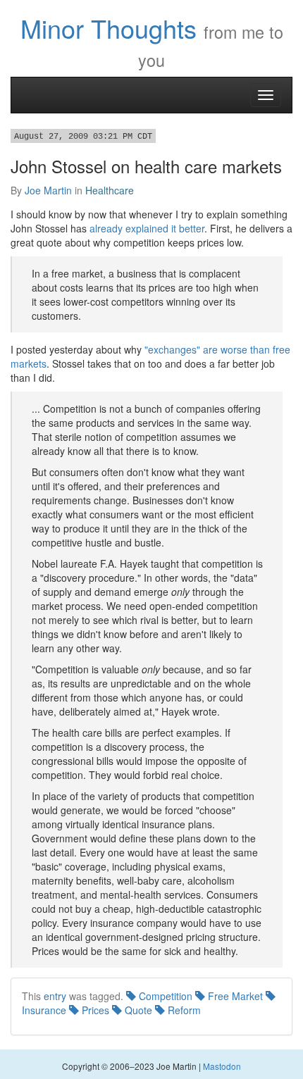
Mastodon (222, 1066)
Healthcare (109, 190)
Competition (164, 996)
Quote (137, 1010)
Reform (183, 1010)
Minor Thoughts (108, 28)
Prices (94, 1010)
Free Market (234, 996)
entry (55, 996)
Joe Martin (48, 190)
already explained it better (146, 228)
